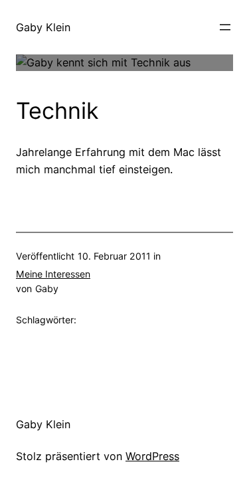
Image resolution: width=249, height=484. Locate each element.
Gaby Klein (43, 27)
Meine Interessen (53, 274)
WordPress (152, 456)
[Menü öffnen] (225, 27)
